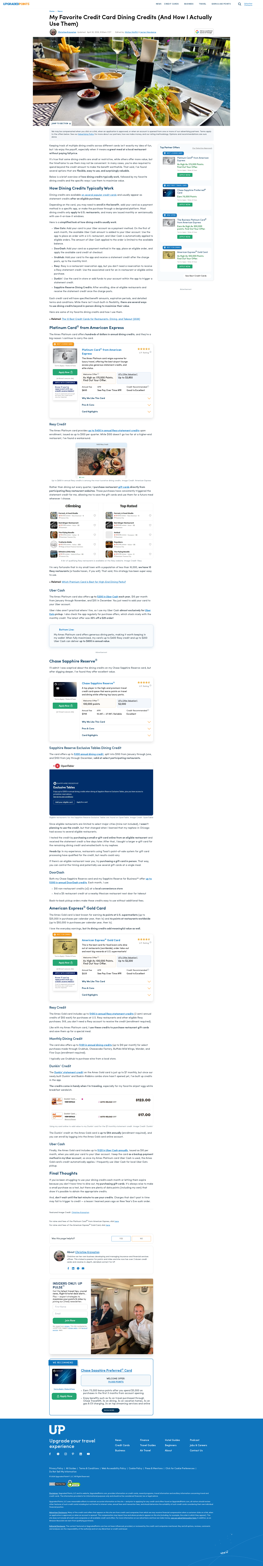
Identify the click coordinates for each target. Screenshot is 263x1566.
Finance (144, 1440)
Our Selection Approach (202, 148)
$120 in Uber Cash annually (112, 1150)
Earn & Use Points (221, 4)
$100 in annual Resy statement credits (111, 1014)
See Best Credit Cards (196, 276)
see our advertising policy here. (184, 1518)
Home (52, 11)
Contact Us (196, 1451)
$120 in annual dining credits (95, 1045)
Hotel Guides (172, 1440)
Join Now (70, 1321)
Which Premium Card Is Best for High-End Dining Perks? (94, 582)
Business (188, 4)
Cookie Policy (135, 1468)
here (117, 1221)
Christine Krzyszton (67, 32)
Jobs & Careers (198, 1445)
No (141, 1239)
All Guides (71, 1468)
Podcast (194, 1440)
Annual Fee (87, 387)
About (168, 1451)
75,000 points (116, 1382)
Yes (121, 1239)
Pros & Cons (88, 405)
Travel (202, 4)
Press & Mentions (154, 1468)
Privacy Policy (56, 1468)
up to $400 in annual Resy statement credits (113, 431)
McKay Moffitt (131, 32)
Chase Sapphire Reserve (98, 683)
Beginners (171, 1445)
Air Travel (145, 1451)
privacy (67, 1326)
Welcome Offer (90, 374)
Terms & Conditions (89, 1468)
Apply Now (64, 372)
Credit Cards (171, 4)
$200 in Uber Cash (107, 597)
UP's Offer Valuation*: (128, 374)
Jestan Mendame (148, 32)
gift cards (123, 487)
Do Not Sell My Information (63, 1472)
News (158, 4)
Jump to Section (60, 124)
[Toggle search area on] (239, 4)
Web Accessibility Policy (114, 1468)
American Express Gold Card (101, 940)
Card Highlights (90, 412)
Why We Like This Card (93, 398)
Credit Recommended (137, 387)
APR (99, 387)
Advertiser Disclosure (248, 4)
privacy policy (73, 1328)
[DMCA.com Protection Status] (57, 1484)
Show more (109, 1410)
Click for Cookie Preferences (180, 1468)
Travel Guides (148, 1445)
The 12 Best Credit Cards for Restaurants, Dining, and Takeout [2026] (101, 319)
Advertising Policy (86, 134)
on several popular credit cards (99, 195)
